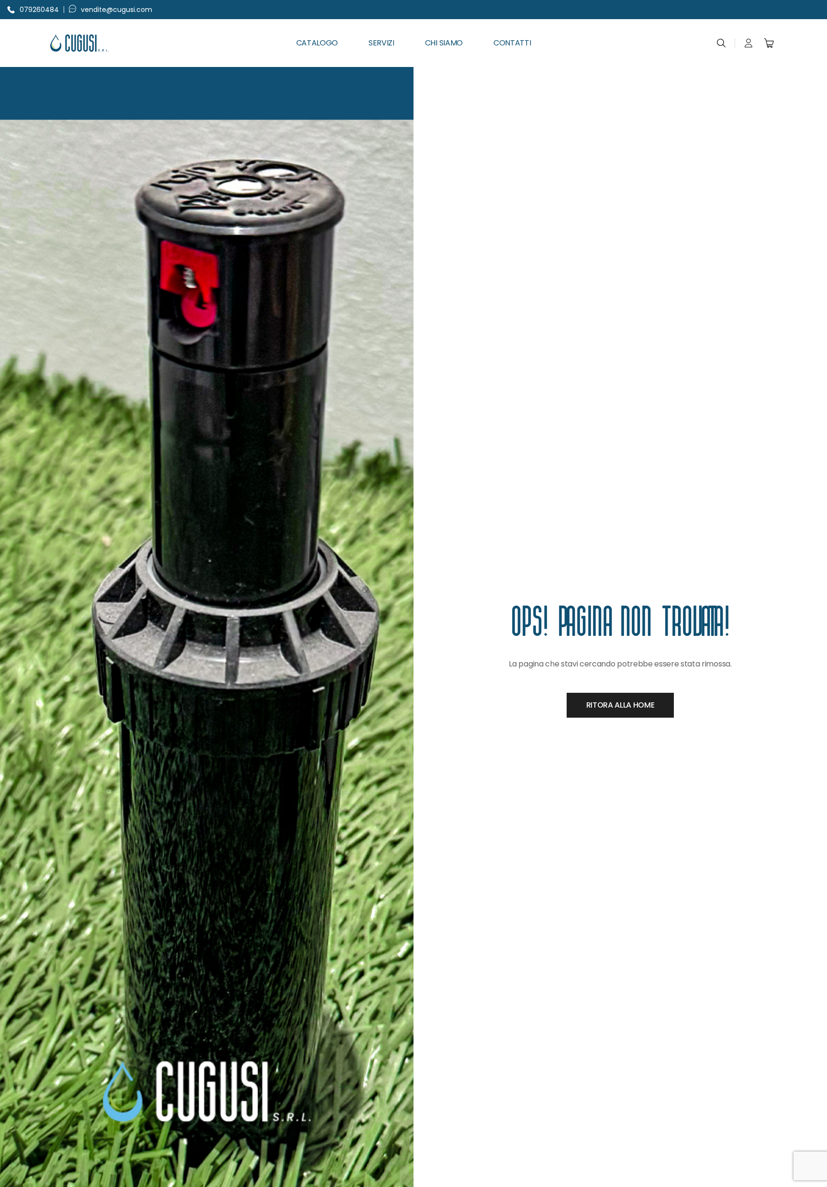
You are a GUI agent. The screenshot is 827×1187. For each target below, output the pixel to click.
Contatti (512, 42)
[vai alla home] (104, 43)
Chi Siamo (444, 42)
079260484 (39, 9)
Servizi (381, 42)
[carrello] (769, 43)
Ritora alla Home (620, 704)
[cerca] (721, 43)
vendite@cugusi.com (116, 9)
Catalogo (317, 42)
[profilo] (748, 43)
